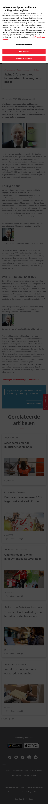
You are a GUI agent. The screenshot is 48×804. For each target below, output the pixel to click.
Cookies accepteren (24, 58)
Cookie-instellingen (24, 44)
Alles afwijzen (24, 51)
